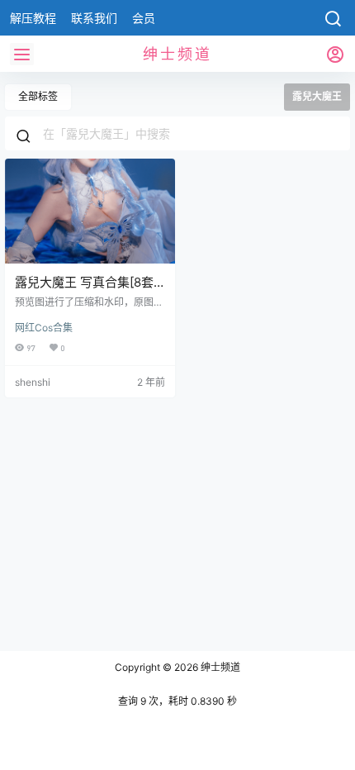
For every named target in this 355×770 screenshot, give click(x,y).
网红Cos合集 (44, 327)
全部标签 (38, 96)
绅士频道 (219, 667)
